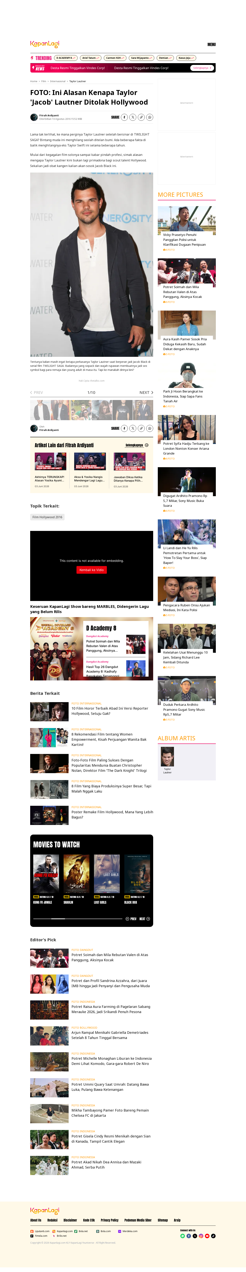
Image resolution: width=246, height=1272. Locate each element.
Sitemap (163, 1220)
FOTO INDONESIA (83, 1001)
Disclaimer (70, 1220)
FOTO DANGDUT (82, 950)
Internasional (57, 81)
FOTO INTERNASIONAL (86, 703)
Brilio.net (61, 1235)
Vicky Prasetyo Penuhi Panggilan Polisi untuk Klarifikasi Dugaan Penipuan (184, 239)
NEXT (145, 392)
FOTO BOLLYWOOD (84, 1027)
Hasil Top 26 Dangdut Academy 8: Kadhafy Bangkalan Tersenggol (102, 671)
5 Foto (170, 354)
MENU (212, 44)
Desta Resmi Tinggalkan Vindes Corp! (68, 68)
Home (33, 81)
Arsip (177, 1220)
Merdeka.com (130, 1231)
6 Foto (170, 249)
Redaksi (52, 1220)
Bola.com (106, 1231)
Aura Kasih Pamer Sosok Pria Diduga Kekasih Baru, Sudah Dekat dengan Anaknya (185, 344)
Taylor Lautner (77, 81)
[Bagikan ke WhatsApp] (149, 117)
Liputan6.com (42, 1231)
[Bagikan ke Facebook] (124, 117)
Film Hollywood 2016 (47, 517)
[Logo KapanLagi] (44, 44)
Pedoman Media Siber (138, 1220)
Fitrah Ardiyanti (49, 115)
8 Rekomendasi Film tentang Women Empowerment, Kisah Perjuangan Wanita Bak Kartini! (108, 739)
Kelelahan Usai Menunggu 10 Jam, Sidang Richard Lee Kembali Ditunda (185, 657)
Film (43, 81)
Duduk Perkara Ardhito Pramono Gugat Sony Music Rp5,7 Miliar (184, 709)
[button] (141, 117)
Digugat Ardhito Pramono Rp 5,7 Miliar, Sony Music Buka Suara (185, 500)
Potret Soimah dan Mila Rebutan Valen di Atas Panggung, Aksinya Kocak (103, 646)
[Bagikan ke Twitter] (132, 117)
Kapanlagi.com (65, 1231)
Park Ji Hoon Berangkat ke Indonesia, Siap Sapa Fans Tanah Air (183, 396)
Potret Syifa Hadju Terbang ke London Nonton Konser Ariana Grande (186, 448)
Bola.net (83, 1231)
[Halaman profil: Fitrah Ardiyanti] (34, 117)
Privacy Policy (109, 1220)
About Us (35, 1220)
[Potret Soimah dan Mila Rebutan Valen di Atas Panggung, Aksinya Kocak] (135, 644)
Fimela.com (41, 1235)
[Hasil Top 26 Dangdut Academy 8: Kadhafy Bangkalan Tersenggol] (135, 669)
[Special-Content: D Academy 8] (55, 648)
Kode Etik (89, 1220)
